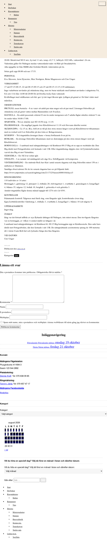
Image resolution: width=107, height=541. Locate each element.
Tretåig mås (18, 47)
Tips (15, 22)
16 (9, 438)
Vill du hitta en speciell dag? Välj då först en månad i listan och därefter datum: (39, 467)
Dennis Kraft (5, 375)
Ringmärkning (13, 11)
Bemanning (12, 18)
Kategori (4, 409)
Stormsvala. (18, 40)
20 (20, 438)
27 (20, 441)
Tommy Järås (6, 383)
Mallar (16, 14)
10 (11, 434)
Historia (11, 25)
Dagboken (12, 7)
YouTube (17, 54)
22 (6, 441)
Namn (2, 306)
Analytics (4, 392)
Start (10, 4)
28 (22, 441)
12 (17, 434)
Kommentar (6, 301)
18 (14, 438)
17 (11, 438)
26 (17, 441)
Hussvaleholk (19, 36)
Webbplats (4, 317)
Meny (102, 3)
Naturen (17, 32)
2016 (16, 255)
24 (11, 441)
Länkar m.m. (13, 50)
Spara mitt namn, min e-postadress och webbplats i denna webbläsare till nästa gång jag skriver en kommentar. (51, 322)
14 (22, 434)
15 (6, 438)
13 (20, 434)
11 (14, 434)
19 (17, 438)
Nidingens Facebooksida (12, 388)
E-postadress (5, 312)
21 (22, 438)
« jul (6, 449)
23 (9, 441)
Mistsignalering (20, 29)
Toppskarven (19, 43)
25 (14, 441)
